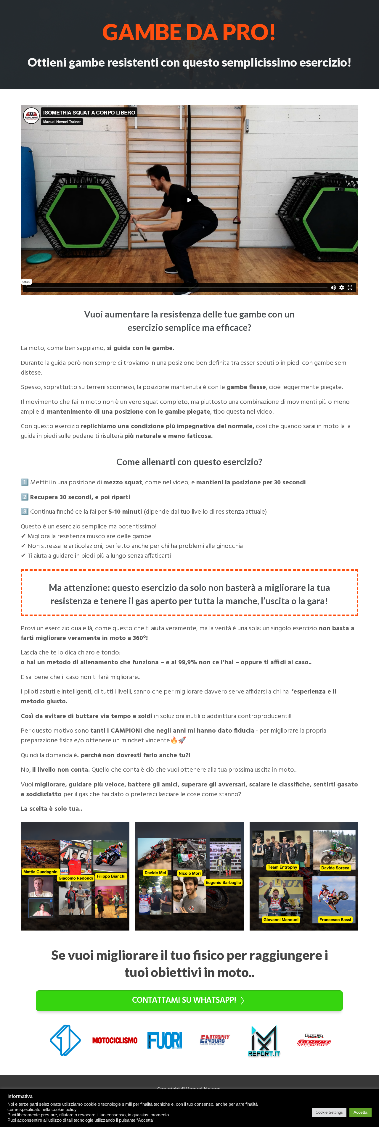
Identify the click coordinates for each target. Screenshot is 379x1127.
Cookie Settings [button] (329, 1112)
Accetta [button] (360, 1112)
